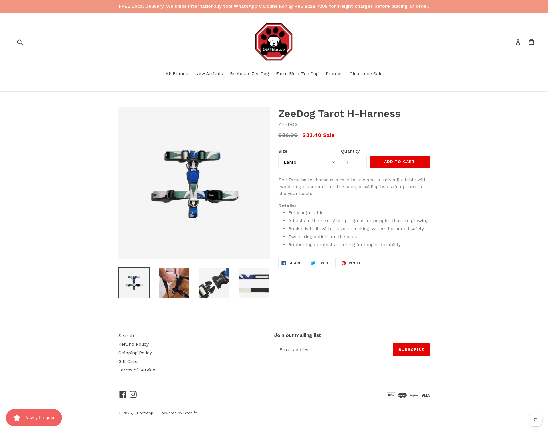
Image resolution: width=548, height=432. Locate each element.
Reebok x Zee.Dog (249, 73)
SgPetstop (143, 413)
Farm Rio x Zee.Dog (297, 73)
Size (282, 151)
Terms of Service (136, 370)
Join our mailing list (297, 335)
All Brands (177, 73)
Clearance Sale (366, 73)
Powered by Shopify (178, 413)
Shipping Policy (135, 352)
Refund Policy (133, 344)
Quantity (350, 151)
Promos (334, 73)
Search (126, 335)
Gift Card (128, 361)
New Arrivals (209, 73)
